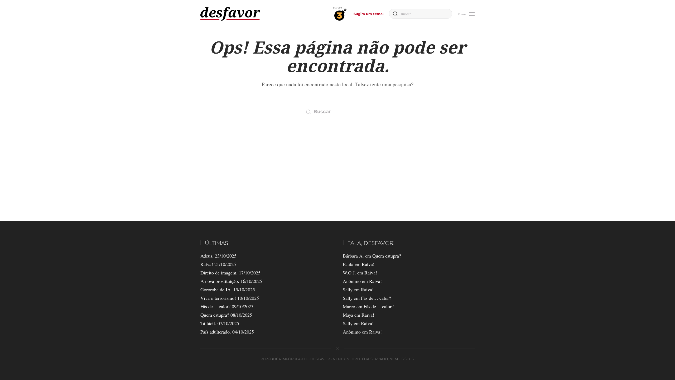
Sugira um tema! (369, 14)
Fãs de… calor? (215, 306)
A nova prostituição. (219, 281)
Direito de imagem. (219, 272)
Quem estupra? (214, 315)
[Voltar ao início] (230, 14)
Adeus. (207, 256)
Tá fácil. (208, 323)
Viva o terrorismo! (218, 298)
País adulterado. (215, 332)
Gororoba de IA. (216, 289)
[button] (466, 13)
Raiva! (206, 264)
